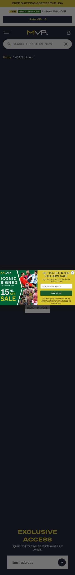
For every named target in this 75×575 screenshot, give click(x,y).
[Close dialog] (72, 272)
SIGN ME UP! (56, 293)
